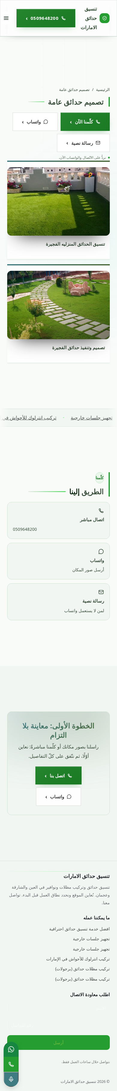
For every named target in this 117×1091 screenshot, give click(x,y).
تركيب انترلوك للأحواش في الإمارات (78, 959)
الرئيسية (103, 89)
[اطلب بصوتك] (11, 1079)
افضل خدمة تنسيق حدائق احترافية (79, 929)
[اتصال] (11, 1064)
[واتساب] (11, 1049)
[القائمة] (6, 18)
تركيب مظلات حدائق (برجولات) (82, 969)
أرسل (58, 1042)
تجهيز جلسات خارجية (91, 938)
